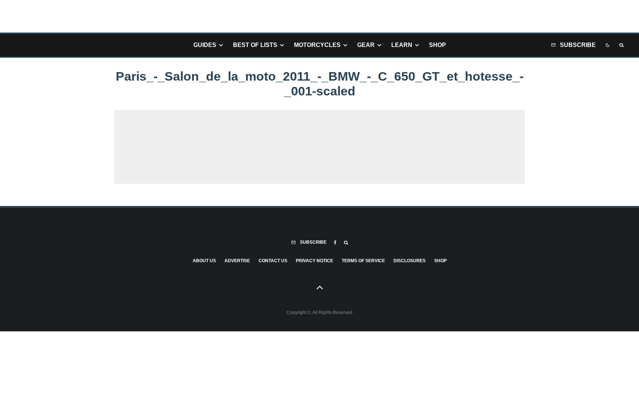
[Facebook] (335, 242)
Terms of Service (363, 260)
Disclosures (409, 260)
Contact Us (272, 260)
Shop (437, 45)
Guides (204, 45)
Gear (366, 45)
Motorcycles (317, 45)
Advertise (237, 260)
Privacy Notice (314, 260)
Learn (401, 45)
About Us (204, 260)
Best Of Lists (255, 45)
